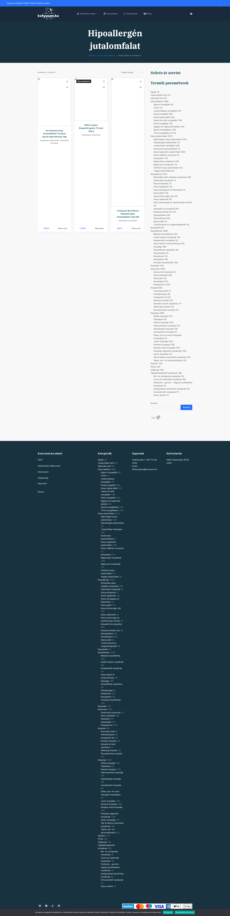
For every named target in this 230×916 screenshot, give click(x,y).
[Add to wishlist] (67, 81)
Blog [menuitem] (149, 13)
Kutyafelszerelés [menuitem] (87, 13)
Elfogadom (168, 912)
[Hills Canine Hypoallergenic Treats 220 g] (91, 99)
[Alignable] (52, 906)
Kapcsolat (42, 483)
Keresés (154, 403)
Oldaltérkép (43, 478)
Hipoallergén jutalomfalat (49, 140)
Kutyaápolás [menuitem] (132, 13)
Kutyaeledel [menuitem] (112, 13)
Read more (99, 228)
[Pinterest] (59, 906)
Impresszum (43, 472)
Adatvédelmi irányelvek (185, 912)
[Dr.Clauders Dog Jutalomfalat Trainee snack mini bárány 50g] (54, 102)
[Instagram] (46, 906)
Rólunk (41, 492)
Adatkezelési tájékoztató (49, 466)
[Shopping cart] (191, 14)
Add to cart (62, 228)
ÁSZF (40, 460)
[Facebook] (40, 906)
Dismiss (224, 3)
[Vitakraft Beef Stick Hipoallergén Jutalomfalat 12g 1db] (127, 142)
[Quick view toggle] (67, 87)
